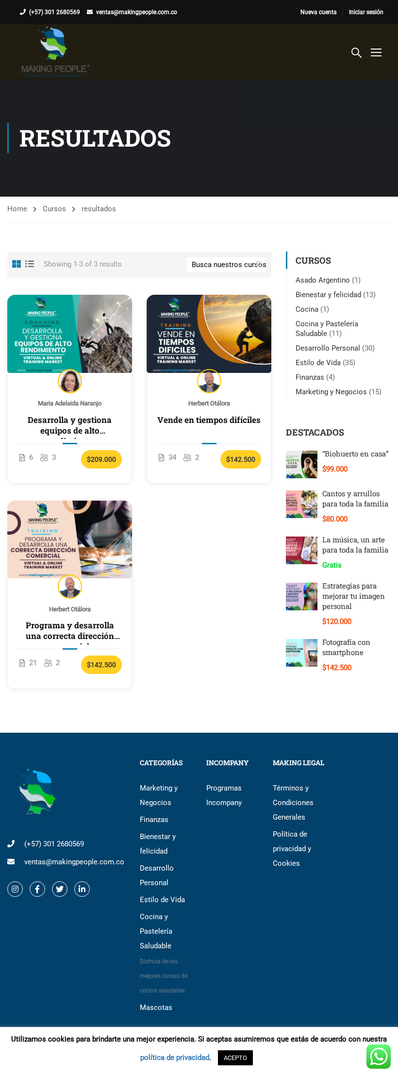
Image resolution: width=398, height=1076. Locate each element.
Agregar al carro (70, 333)
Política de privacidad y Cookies (292, 849)
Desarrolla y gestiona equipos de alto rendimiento (70, 425)
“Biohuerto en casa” (355, 453)
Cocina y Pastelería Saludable (163, 953)
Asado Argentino (323, 280)
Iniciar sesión (366, 12)
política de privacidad (174, 1057)
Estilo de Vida (318, 362)
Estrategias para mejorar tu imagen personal (353, 596)
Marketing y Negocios (331, 391)
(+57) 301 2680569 (54, 12)
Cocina (307, 309)
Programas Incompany (224, 795)
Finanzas (310, 377)
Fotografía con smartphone (346, 647)
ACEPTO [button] (235, 1057)
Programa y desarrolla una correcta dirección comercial (70, 630)
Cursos (54, 208)
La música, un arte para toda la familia (355, 545)
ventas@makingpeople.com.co (136, 12)
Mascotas (156, 1007)
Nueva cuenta (318, 12)
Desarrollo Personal (328, 348)
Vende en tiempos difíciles (209, 420)
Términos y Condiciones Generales (293, 803)
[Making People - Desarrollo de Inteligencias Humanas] (54, 52)
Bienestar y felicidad (328, 294)
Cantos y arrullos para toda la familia (355, 498)
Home (17, 208)
